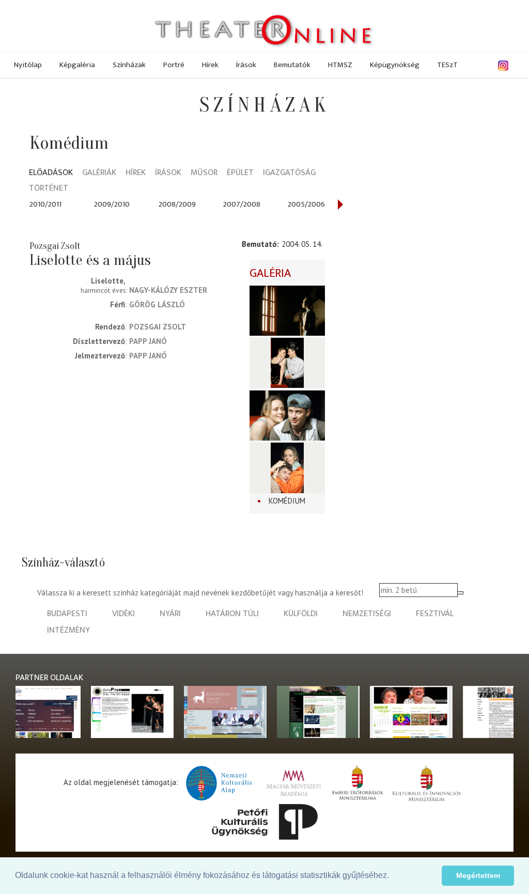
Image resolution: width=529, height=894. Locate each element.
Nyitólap (28, 64)
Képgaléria (77, 64)
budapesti (67, 614)
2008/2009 (177, 204)
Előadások (51, 173)
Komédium (287, 501)
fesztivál (435, 614)
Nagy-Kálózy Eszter (168, 290)
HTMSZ (340, 64)
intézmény (68, 630)
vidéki (123, 614)
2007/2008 (241, 204)
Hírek (210, 64)
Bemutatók (292, 64)
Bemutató (259, 244)
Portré (173, 64)
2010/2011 (45, 204)
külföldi (301, 614)
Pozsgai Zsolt (157, 327)
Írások (246, 64)
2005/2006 (306, 204)
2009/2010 (112, 204)
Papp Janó (148, 341)
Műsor (204, 173)
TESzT (447, 64)
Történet (48, 188)
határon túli (232, 614)
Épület (240, 173)
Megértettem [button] (478, 875)
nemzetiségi (367, 614)
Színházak (129, 64)
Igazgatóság (289, 173)
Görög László (157, 304)
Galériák (99, 173)
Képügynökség (394, 64)
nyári (170, 614)
